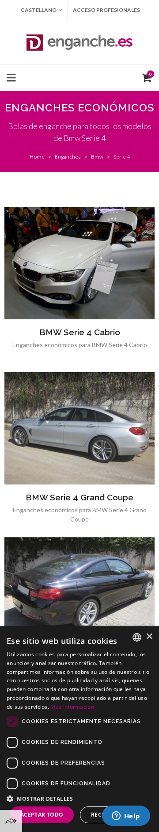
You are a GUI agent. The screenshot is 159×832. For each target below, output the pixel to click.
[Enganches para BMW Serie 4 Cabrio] (79, 263)
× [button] (149, 636)
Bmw (97, 156)
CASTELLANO (39, 10)
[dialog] (79, 729)
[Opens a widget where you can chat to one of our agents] (126, 817)
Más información (72, 706)
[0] (145, 77)
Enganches (68, 156)
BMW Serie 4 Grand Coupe (79, 497)
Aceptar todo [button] (42, 814)
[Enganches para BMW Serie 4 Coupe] (79, 594)
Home (37, 156)
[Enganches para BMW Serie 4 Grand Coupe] (79, 428)
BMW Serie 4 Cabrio (79, 332)
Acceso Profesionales (106, 10)
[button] (79, 798)
